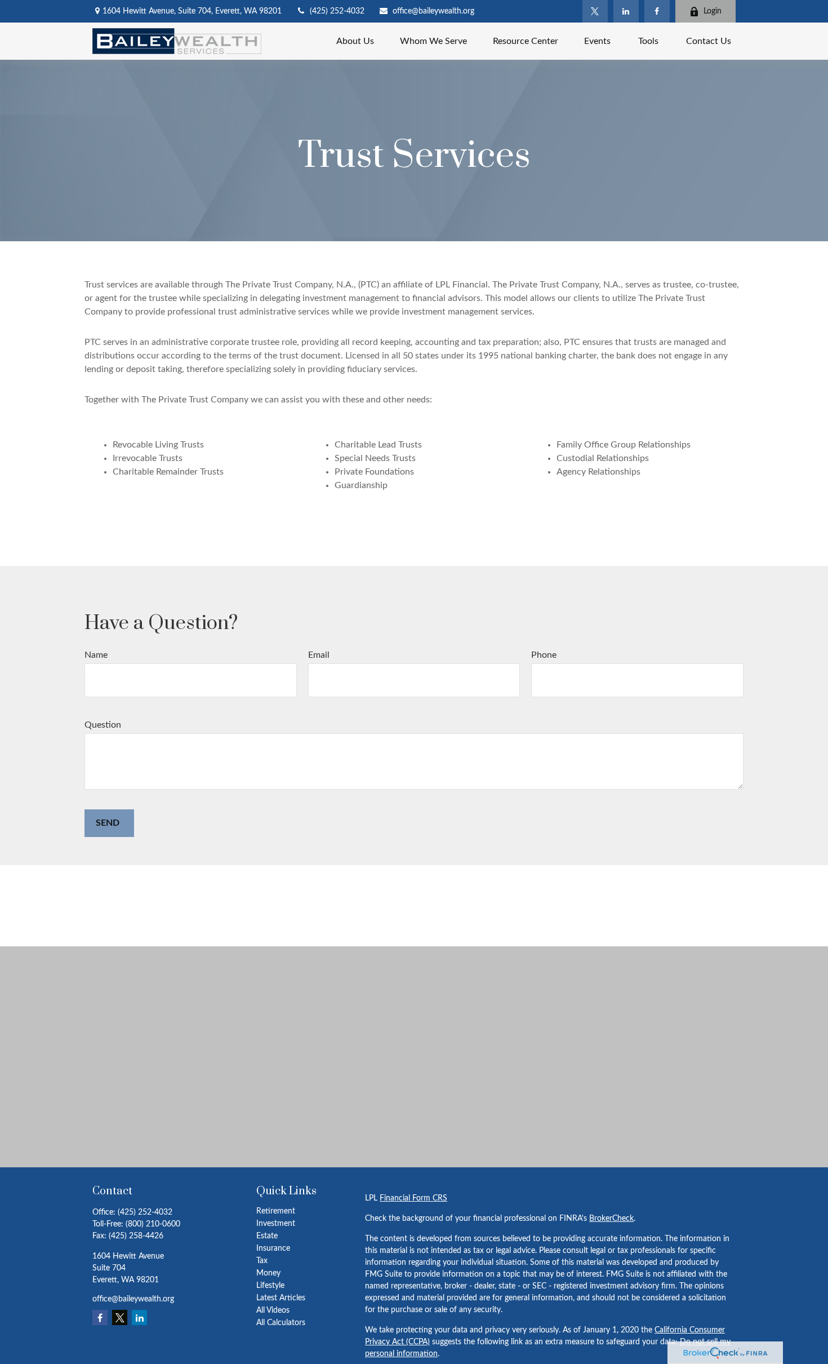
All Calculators (280, 1323)
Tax (262, 1261)
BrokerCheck (611, 1219)
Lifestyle (270, 1286)
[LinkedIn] (626, 11)
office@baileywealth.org (433, 11)
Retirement (275, 1211)
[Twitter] (595, 11)
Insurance (273, 1248)
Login (713, 11)
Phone (544, 654)
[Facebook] (657, 11)
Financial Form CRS (413, 1198)
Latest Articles (280, 1298)
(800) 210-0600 (153, 1224)
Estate (267, 1236)
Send (107, 822)
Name (96, 654)
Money (268, 1273)
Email (319, 654)
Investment (275, 1224)
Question (102, 724)
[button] (355, 41)
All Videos (273, 1310)
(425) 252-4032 (337, 11)
